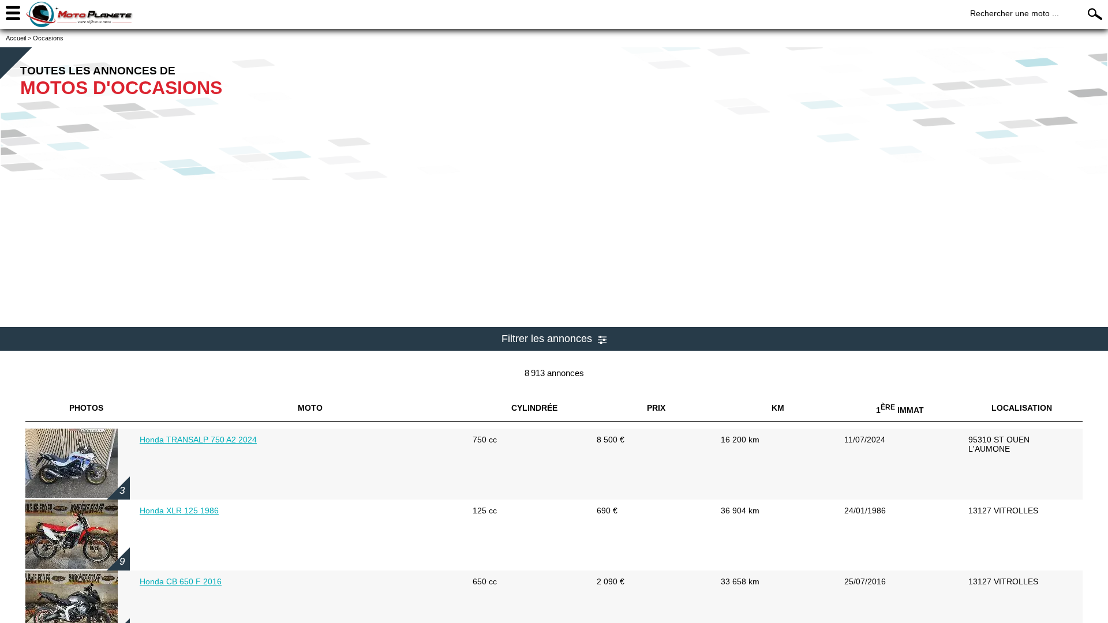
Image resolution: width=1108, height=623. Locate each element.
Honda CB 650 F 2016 (181, 581)
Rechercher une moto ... (1014, 13)
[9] (71, 566)
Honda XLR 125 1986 (179, 510)
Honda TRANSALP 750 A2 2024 (198, 439)
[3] (71, 495)
